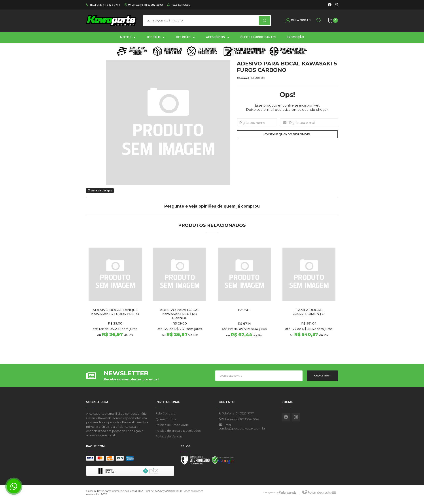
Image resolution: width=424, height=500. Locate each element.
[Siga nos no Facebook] (329, 5)
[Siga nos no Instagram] (336, 5)
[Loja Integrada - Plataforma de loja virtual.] (319, 492)
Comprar (122, 345)
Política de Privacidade (172, 425)
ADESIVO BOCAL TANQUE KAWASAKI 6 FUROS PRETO (115, 312)
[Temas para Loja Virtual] (287, 492)
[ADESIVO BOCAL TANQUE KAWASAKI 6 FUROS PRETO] (115, 297)
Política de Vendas (169, 436)
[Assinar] (322, 375)
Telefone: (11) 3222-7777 (237, 413)
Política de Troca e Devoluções (178, 430)
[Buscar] (264, 20)
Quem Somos (166, 419)
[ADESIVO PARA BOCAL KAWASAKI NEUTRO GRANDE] (180, 297)
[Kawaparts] (111, 20)
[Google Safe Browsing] (223, 461)
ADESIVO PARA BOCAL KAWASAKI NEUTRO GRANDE (179, 314)
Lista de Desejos (101, 190)
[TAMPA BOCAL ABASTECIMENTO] (309, 297)
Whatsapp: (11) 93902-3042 (240, 419)
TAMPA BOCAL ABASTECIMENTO (309, 312)
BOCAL (244, 310)
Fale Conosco (180, 5)
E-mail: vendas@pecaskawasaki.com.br (242, 426)
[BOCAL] (244, 297)
